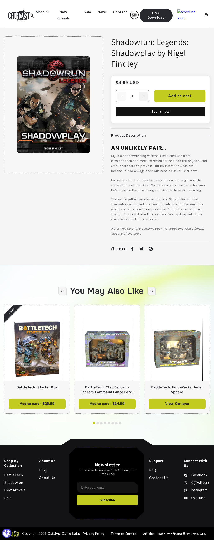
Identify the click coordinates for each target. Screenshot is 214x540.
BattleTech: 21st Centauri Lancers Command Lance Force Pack (107, 389)
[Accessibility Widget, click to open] (6, 533)
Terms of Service (123, 534)
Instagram (199, 490)
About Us (47, 478)
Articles (149, 534)
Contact (120, 12)
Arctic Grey (199, 533)
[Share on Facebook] (132, 248)
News (102, 12)
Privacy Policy (93, 534)
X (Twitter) (200, 483)
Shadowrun (13, 483)
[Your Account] (189, 15)
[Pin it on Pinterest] (150, 248)
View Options (177, 403)
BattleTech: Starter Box (37, 387)
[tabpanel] (37, 359)
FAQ (152, 470)
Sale (87, 12)
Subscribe (107, 500)
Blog (43, 470)
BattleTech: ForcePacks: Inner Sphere (177, 389)
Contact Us (158, 478)
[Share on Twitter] (141, 248)
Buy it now (160, 112)
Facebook (199, 475)
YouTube (198, 498)
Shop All (43, 12)
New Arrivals (63, 15)
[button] (32, 15)
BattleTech (13, 475)
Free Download (156, 15)
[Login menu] (134, 15)
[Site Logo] (19, 15)
